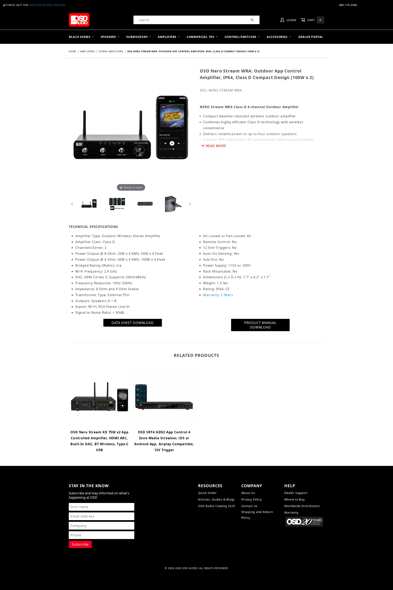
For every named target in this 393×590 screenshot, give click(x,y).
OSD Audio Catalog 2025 (216, 506)
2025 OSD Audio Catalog (47, 5)
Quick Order (207, 493)
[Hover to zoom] (131, 130)
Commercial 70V (200, 37)
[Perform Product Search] (252, 20)
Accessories (277, 37)
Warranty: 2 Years (218, 295)
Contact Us (249, 506)
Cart (313, 20)
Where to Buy (294, 499)
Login (291, 20)
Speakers (108, 37)
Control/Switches (241, 37)
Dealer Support (295, 493)
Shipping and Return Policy (257, 515)
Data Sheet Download (133, 322)
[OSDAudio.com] (79, 20)
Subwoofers (137, 37)
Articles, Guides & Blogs (216, 499)
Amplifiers (167, 37)
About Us (248, 493)
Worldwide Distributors (302, 506)
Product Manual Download (260, 325)
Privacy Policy (251, 499)
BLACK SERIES (79, 37)
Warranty (291, 512)
